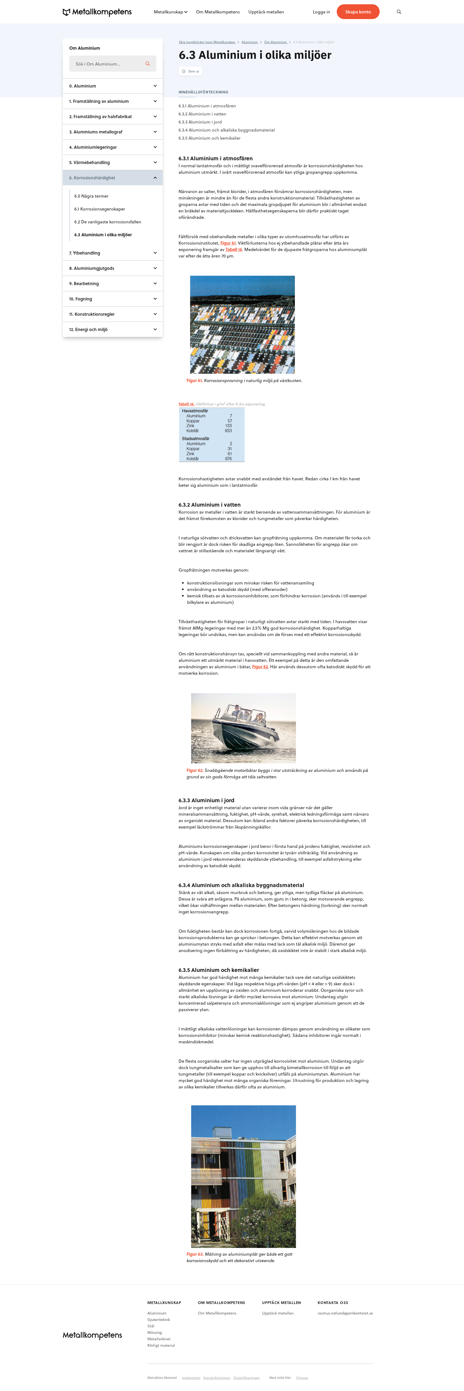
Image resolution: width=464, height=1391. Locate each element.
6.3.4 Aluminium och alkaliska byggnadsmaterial (227, 130)
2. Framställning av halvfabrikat (100, 116)
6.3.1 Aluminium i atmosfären (207, 106)
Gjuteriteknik (158, 1319)
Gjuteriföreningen (246, 1377)
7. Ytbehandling (84, 253)
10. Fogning (80, 299)
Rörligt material (161, 1345)
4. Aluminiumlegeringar (93, 147)
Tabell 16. (187, 404)
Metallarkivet (159, 1339)
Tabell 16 (234, 249)
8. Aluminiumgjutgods (91, 268)
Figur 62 (260, 666)
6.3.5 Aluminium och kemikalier (210, 138)
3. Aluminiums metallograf (95, 132)
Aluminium (156, 1313)
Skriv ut (193, 71)
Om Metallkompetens (218, 12)
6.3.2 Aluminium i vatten (202, 114)
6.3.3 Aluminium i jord (200, 122)
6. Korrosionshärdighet (92, 178)
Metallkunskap (168, 12)
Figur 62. (195, 770)
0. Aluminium (82, 86)
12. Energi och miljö (88, 329)
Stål (150, 1326)
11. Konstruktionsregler (92, 314)
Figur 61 (228, 243)
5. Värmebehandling (89, 162)
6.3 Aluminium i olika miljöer (103, 234)
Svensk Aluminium (216, 1377)
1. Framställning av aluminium (99, 101)
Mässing (154, 1332)
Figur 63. (195, 1254)
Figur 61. (195, 380)
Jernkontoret (191, 1377)
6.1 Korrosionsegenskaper (99, 209)
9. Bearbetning (84, 283)
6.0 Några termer (91, 196)
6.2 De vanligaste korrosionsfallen (107, 222)
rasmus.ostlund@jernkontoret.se (345, 1313)
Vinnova (302, 1377)
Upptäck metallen (266, 12)
